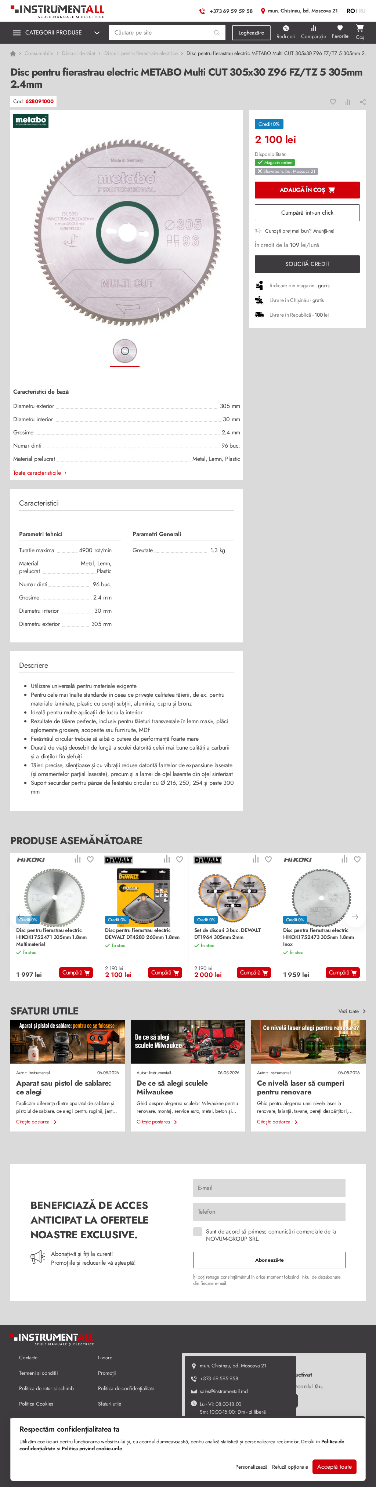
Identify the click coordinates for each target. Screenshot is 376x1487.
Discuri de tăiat (78, 53)
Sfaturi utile (109, 1403)
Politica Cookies (36, 1403)
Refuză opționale (290, 1466)
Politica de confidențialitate (126, 1388)
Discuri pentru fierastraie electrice (141, 53)
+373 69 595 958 (219, 1378)
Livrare (105, 1357)
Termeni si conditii (38, 1373)
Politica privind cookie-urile (92, 1448)
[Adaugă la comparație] (348, 101)
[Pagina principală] (57, 10)
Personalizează (251, 1466)
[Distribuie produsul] (363, 101)
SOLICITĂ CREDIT (307, 264)
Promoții (107, 1373)
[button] (217, 33)
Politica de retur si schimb (46, 1388)
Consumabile (39, 53)
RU (362, 11)
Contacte (28, 1357)
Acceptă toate (334, 1466)
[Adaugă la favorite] (333, 101)
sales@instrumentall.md (224, 1391)
